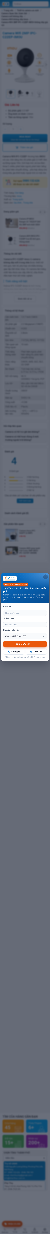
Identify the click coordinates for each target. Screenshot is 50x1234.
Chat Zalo (37, 651)
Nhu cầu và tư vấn (11, 630)
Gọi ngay (15, 651)
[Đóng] (45, 576)
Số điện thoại (8, 618)
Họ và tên (7, 606)
